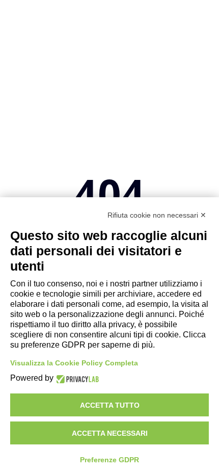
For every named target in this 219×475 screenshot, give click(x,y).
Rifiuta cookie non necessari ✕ (156, 215)
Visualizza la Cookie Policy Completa (74, 363)
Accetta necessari (110, 433)
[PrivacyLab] (76, 378)
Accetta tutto (110, 405)
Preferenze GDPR (109, 460)
